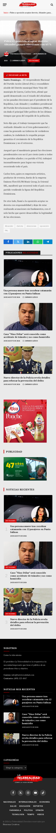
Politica (28, 810)
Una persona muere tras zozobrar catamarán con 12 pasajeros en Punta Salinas (28, 292)
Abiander (9, 226)
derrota (20, 226)
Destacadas (34, 60)
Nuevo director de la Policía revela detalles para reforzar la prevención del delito (27, 379)
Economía (44, 802)
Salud (13, 806)
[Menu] (5, 4)
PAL (6, 230)
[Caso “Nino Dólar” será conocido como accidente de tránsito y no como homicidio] (28, 316)
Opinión (40, 810)
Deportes (38, 806)
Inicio (6, 12)
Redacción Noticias (22, 54)
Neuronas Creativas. (11, 824)
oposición (44, 226)
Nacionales (9, 802)
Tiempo (30, 814)
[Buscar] (51, 4)
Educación (24, 806)
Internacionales (28, 802)
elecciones (31, 226)
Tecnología (18, 814)
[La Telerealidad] (28, 4)
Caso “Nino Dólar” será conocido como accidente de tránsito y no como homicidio (27, 335)
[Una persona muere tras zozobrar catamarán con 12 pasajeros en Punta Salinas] (28, 273)
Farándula (15, 810)
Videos (40, 814)
